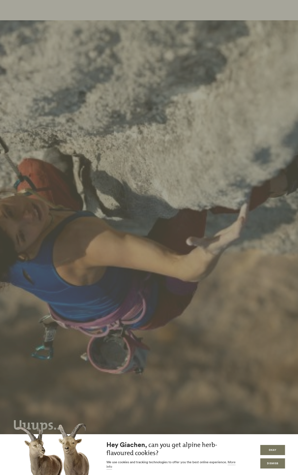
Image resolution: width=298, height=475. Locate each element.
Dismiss (272, 463)
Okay (273, 449)
